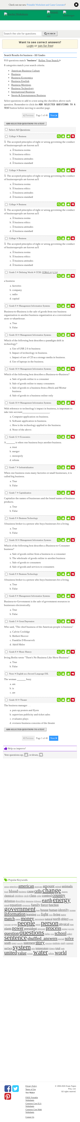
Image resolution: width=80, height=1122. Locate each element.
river (52, 934)
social (61, 938)
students (56, 943)
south (7, 943)
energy (61, 899)
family (35, 905)
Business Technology (22, 88)
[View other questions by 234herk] (63, 136)
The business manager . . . (17, 705)
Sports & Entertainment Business (28, 95)
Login (30, 46)
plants (7, 928)
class (32, 895)
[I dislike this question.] (73, 136)
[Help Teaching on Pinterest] (7, 1096)
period (38, 924)
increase (73, 910)
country (58, 895)
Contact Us (29, 1117)
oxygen (14, 924)
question (11, 933)
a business (9, 280)
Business (16, 74)
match (9, 918)
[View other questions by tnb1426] (63, 467)
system (22, 947)
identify (63, 910)
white (51, 953)
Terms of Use (30, 1089)
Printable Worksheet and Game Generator (46, 4)
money (27, 918)
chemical (9, 895)
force (44, 905)
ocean (71, 919)
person (49, 923)
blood (13, 891)
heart (38, 910)
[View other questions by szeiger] (63, 276)
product (65, 929)
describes (20, 901)
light (44, 914)
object (64, 919)
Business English (20, 81)
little (51, 915)
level (38, 915)
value (21, 953)
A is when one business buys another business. (33, 442)
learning (31, 914)
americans (38, 887)
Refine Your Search (48, 60)
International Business (23, 91)
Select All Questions (19, 129)
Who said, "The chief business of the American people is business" (38, 626)
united (10, 952)
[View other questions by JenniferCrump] (63, 574)
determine (29, 901)
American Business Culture (25, 70)
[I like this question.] (68, 136)
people (26, 923)
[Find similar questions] (59, 136)
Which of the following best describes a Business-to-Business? (37, 374)
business (22, 891)
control (47, 895)
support (69, 943)
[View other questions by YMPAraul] (63, 306)
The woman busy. (18, 679)
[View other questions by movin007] (63, 518)
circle (26, 896)
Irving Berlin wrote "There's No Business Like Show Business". (37, 657)
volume (30, 954)
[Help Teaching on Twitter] (15, 1089)
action (6, 887)
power (17, 928)
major (63, 915)
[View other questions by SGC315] (63, 621)
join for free (45, 46)
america (14, 886)
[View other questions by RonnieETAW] (63, 674)
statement (29, 943)
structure (48, 943)
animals (67, 886)
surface (8, 948)
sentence (15, 937)
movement (39, 919)
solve (69, 938)
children (19, 895)
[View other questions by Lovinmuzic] (63, 493)
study (63, 943)
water (40, 952)
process (53, 928)
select (69, 934)
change (51, 890)
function (54, 905)
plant (72, 924)
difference (37, 901)
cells (38, 891)
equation (16, 905)
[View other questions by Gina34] (63, 652)
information (15, 913)
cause (30, 891)
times (52, 948)
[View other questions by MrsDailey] (63, 437)
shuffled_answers (42, 938)
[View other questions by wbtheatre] (63, 700)
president (30, 928)
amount (49, 886)
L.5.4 (55, 272)
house (44, 910)
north (56, 919)
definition (9, 900)
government (20, 908)
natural (48, 919)
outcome (7, 925)
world (61, 952)
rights (47, 934)
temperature (42, 948)
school (60, 933)
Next (52, 115)
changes (65, 892)
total (57, 948)
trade (62, 948)
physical (64, 924)
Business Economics (22, 77)
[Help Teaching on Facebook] (7, 1089)
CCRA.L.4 (46, 272)
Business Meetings (21, 84)
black (6, 892)
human (53, 910)
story (40, 942)
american (26, 885)
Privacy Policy (31, 1086)
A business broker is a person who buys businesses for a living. (36, 523)
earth (47, 900)
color (39, 896)
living (56, 914)
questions (31, 932)
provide (71, 929)
